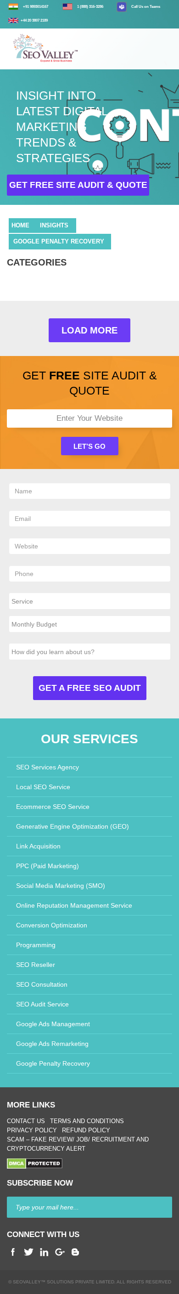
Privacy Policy (32, 1130)
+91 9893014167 (35, 7)
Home (20, 225)
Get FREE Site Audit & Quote (78, 185)
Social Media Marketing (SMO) (60, 885)
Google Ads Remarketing (52, 1043)
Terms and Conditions (87, 1121)
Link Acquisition (38, 846)
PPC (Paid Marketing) (47, 866)
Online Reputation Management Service (74, 905)
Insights (54, 225)
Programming (36, 945)
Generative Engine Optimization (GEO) (72, 826)
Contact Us (26, 1121)
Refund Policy (86, 1130)
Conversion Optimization (51, 925)
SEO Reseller (35, 964)
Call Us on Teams (145, 7)
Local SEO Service (43, 787)
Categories (37, 262)
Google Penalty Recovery (58, 241)
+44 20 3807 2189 (34, 20)
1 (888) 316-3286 (90, 7)
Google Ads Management (53, 1024)
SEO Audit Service (42, 1004)
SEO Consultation (41, 984)
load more (89, 330)
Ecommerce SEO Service (53, 806)
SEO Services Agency (47, 767)
